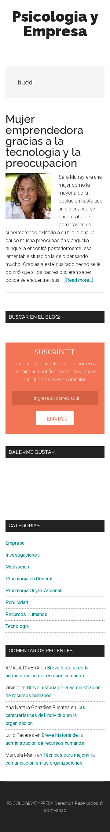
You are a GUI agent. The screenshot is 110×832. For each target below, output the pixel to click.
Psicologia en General (29, 579)
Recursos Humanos (26, 614)
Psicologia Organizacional (33, 591)
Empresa (15, 543)
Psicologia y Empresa (55, 24)
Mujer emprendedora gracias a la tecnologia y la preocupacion (44, 141)
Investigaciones (23, 555)
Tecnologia (17, 626)
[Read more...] (79, 280)
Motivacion (17, 567)
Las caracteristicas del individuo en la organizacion (45, 715)
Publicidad (17, 602)
